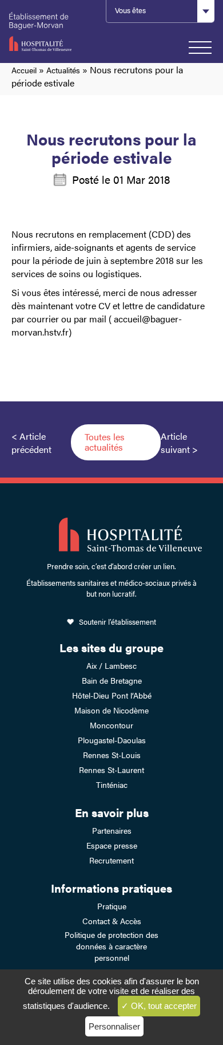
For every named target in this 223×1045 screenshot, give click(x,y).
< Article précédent (31, 442)
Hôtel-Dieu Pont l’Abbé (112, 695)
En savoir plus (112, 812)
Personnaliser (114, 1026)
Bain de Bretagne (112, 680)
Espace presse (111, 845)
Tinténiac (112, 784)
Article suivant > (179, 442)
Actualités (63, 70)
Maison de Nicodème (111, 710)
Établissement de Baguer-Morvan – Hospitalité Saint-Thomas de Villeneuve (50, 31)
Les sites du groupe (111, 647)
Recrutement (111, 860)
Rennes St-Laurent (111, 769)
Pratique (111, 906)
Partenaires (112, 830)
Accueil (24, 70)
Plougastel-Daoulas (112, 740)
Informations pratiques (111, 888)
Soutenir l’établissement (117, 621)
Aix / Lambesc (111, 665)
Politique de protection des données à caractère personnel (111, 946)
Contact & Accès (111, 920)
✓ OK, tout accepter (159, 1006)
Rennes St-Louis (112, 754)
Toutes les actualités (105, 442)
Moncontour (111, 725)
